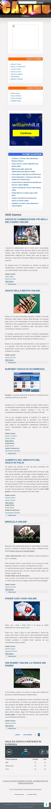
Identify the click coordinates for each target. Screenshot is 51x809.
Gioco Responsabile (15, 789)
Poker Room (15, 93)
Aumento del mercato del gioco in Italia (22, 461)
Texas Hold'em (16, 96)
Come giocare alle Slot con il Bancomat (26, 174)
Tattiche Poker (16, 101)
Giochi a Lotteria (17, 74)
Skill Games (15, 77)
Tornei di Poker (16, 98)
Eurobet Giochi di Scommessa (25, 369)
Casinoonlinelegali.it (8, 804)
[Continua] (25, 50)
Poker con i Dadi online (21, 598)
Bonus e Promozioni (18, 67)
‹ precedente (27, 735)
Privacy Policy (19, 794)
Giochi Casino (16, 72)
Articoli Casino (16, 64)
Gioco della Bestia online (22, 290)
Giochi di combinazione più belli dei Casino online (26, 220)
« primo (17, 735)
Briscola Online (16, 521)
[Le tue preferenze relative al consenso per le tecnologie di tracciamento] (46, 804)
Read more (13, 284)
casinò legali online (23, 628)
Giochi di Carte (10, 279)
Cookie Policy (32, 794)
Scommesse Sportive (12, 451)
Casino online (16, 69)
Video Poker (9, 276)
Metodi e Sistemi (17, 79)
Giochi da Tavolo (11, 651)
